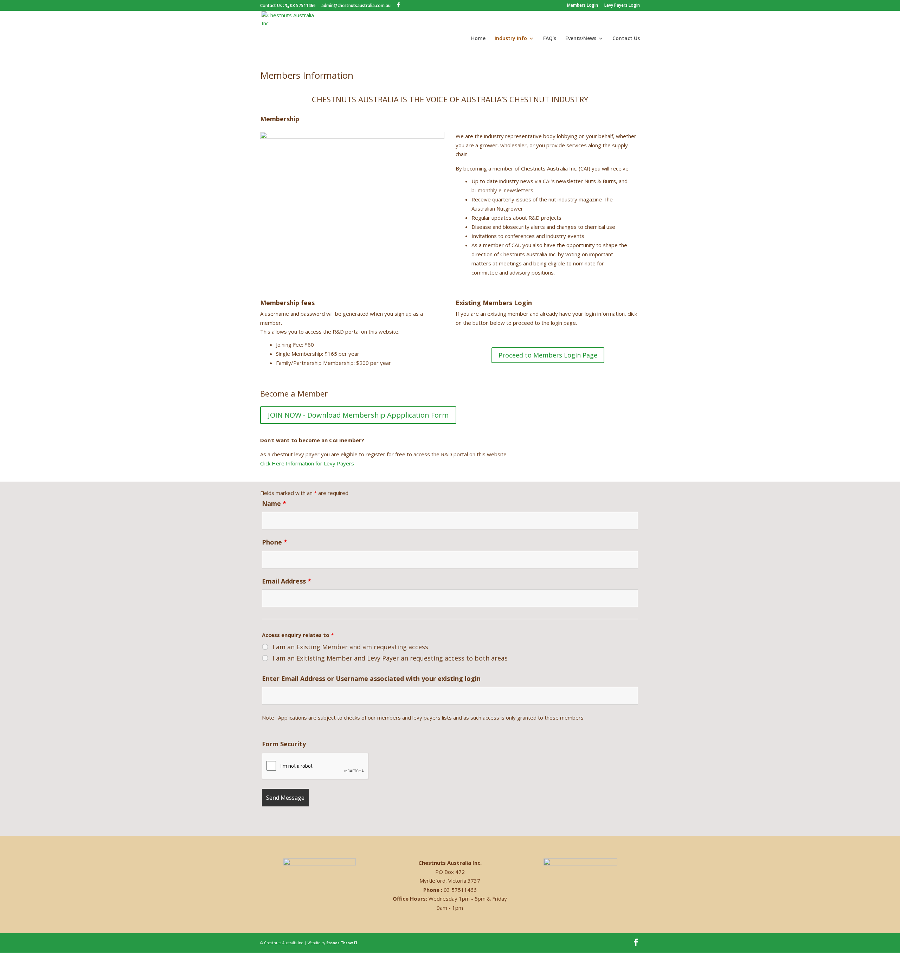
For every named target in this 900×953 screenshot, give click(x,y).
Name (274, 503)
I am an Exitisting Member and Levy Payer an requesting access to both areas (390, 658)
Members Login (582, 5)
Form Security (284, 744)
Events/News (580, 38)
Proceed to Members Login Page (548, 355)
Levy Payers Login (622, 5)
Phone (274, 542)
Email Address (286, 581)
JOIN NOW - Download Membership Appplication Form (358, 415)
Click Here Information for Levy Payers (307, 463)
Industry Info (511, 38)
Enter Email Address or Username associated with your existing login (371, 678)
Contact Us (626, 38)
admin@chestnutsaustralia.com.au (356, 5)
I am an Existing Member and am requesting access (350, 646)
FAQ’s (549, 38)
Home (478, 38)
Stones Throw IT (342, 942)
